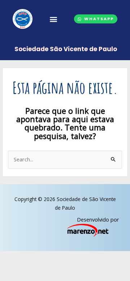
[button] (53, 19)
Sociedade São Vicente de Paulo (65, 49)
